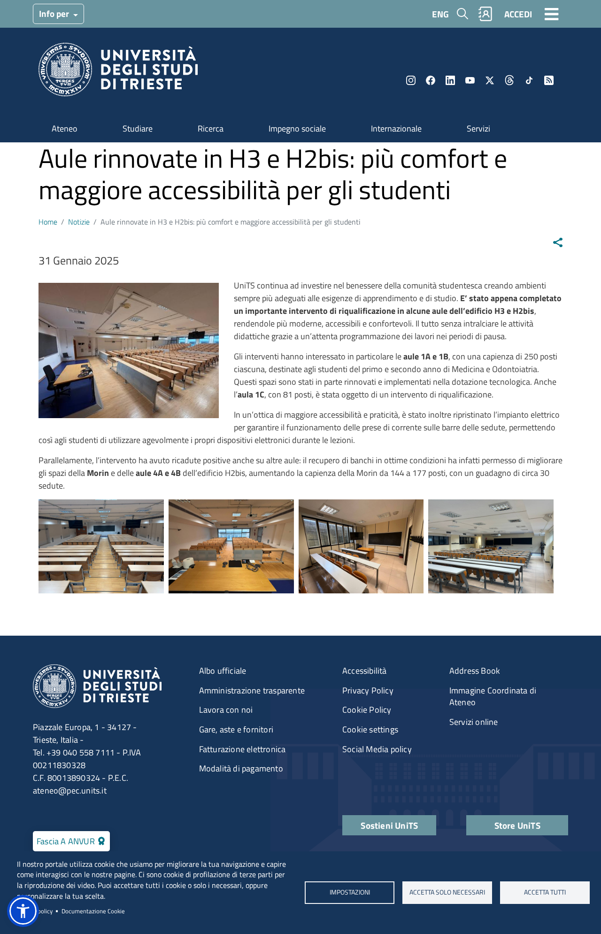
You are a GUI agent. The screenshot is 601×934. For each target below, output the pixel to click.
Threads (509, 80)
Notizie (79, 221)
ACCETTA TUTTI (545, 892)
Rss (549, 80)
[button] (23, 911)
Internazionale (396, 128)
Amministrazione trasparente (252, 690)
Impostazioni (349, 892)
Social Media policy (377, 749)
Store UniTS (517, 825)
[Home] (118, 72)
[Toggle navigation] (552, 14)
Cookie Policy (367, 709)
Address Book (474, 670)
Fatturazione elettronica (242, 749)
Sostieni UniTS (389, 825)
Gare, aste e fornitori (236, 729)
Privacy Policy (367, 690)
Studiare (138, 128)
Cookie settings (370, 729)
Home (48, 221)
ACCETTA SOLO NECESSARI (447, 892)
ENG (440, 14)
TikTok (529, 80)
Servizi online (473, 722)
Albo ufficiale (223, 670)
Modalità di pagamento (241, 768)
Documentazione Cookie (93, 911)
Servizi (478, 128)
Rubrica (485, 14)
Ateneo (64, 128)
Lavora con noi (226, 709)
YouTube (470, 80)
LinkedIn (450, 80)
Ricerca (210, 128)
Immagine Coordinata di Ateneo (492, 696)
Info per (55, 13)
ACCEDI (518, 14)
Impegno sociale (297, 128)
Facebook (430, 80)
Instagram (411, 80)
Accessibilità (364, 670)
